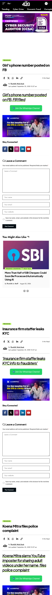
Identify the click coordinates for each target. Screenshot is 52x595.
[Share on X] (8, 78)
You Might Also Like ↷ (15, 237)
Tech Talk (27, 269)
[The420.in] (26, 3)
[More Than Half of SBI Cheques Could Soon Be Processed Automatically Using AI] (26, 255)
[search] (41, 3)
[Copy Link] (21, 78)
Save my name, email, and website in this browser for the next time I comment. (27, 219)
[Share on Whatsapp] (13, 78)
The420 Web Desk (17, 84)
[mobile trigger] (4, 3)
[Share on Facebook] (4, 78)
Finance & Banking (13, 269)
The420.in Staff (12, 284)
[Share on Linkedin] (17, 78)
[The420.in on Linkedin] (22, 149)
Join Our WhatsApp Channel (27, 108)
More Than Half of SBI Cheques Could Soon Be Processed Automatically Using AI (26, 276)
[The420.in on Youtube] (28, 149)
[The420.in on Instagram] (16, 149)
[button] (24, 291)
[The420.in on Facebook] (5, 149)
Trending (6, 60)
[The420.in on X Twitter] (11, 149)
